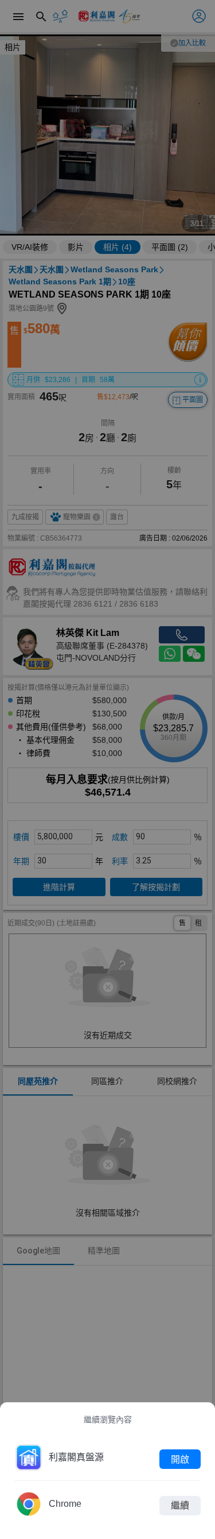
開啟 (180, 1458)
